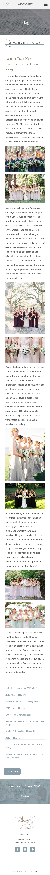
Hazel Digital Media (29, 871)
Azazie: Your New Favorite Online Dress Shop (24, 723)
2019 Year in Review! (15, 694)
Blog (7, 39)
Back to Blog (12, 771)
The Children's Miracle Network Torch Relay (23, 746)
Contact (25, 796)
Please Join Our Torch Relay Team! (22, 701)
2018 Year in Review (15, 707)
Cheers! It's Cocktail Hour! (18, 714)
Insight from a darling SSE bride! (21, 688)
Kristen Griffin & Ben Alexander (20, 731)
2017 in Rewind (13, 737)
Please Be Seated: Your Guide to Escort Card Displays (24, 756)
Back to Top (46, 871)
